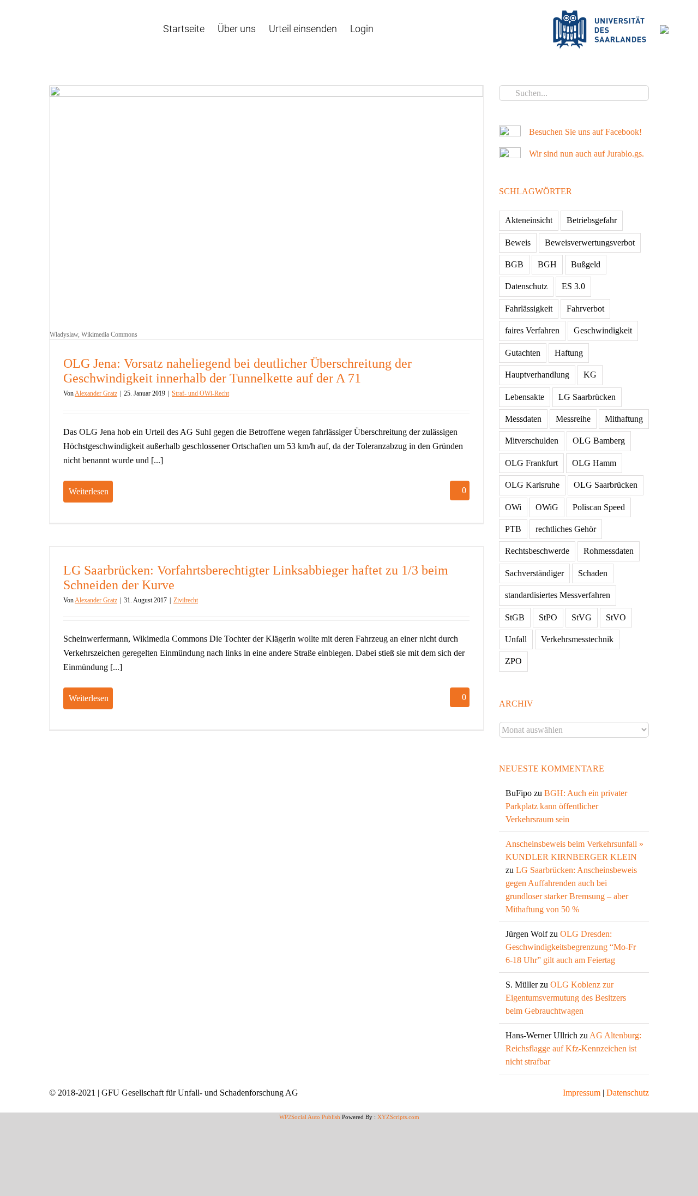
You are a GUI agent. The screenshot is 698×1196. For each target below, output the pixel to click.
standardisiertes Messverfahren (557, 595)
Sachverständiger (534, 573)
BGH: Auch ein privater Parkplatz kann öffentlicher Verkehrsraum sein (566, 806)
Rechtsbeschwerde (537, 550)
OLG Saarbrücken (605, 484)
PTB (513, 529)
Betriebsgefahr (592, 220)
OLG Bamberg (599, 440)
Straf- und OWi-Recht (200, 393)
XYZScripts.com (398, 1117)
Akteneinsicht (528, 220)
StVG (581, 617)
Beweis (518, 242)
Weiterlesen (89, 491)
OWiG (546, 507)
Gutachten (522, 352)
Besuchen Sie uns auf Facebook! (585, 131)
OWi (513, 507)
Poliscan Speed (599, 507)
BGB (514, 264)
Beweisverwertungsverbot (590, 242)
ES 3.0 (573, 286)
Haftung (569, 352)
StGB (515, 617)
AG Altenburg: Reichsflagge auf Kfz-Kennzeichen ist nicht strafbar (573, 1048)
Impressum (581, 1092)
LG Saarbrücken (587, 397)
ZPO (513, 661)
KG (590, 374)
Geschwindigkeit (603, 330)
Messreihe (573, 418)
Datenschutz (526, 286)
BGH (547, 264)
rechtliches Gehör (565, 529)
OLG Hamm (594, 463)
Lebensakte (524, 397)
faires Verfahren (532, 330)
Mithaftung (624, 418)
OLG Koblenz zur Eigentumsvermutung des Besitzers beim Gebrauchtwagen (566, 997)
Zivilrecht (185, 600)
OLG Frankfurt (531, 463)
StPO (548, 617)
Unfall (516, 639)
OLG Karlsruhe (532, 484)
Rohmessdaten (608, 550)
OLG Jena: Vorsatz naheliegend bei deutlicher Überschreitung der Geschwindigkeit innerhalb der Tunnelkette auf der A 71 (237, 370)
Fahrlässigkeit (528, 308)
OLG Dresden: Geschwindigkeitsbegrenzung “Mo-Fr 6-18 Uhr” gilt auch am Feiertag (571, 947)
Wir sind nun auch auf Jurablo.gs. (586, 153)
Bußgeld (585, 264)
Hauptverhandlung (537, 374)
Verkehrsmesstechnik (577, 639)
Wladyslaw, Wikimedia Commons (93, 334)
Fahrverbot (585, 308)
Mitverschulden (531, 440)
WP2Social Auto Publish (309, 1117)
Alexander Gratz (96, 393)
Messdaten (523, 418)
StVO (616, 617)
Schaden (592, 573)
